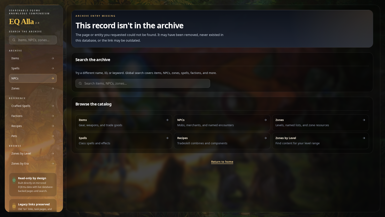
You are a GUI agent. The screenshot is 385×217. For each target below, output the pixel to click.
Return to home (222, 162)
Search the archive (25, 31)
